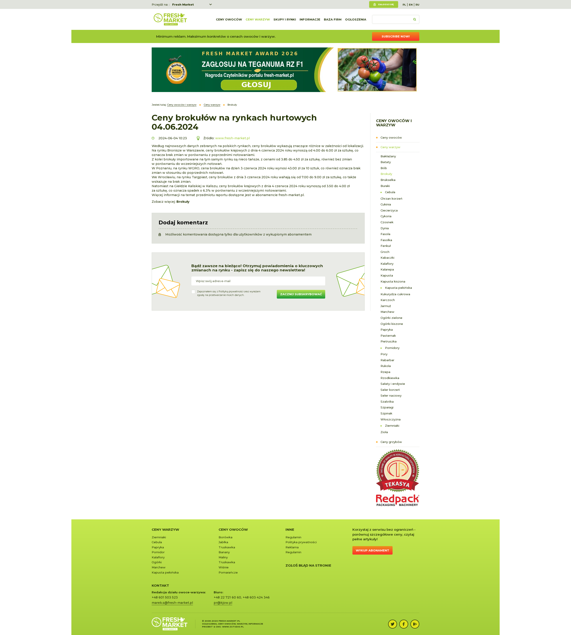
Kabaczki (387, 257)
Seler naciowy (391, 395)
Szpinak (386, 413)
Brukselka (388, 180)
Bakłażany (388, 156)
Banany (224, 552)
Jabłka (223, 542)
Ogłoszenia (355, 19)
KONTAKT (160, 585)
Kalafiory (387, 263)
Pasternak (388, 335)
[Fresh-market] (170, 19)
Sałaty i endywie (393, 383)
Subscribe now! (396, 36)
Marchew (387, 311)
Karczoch (388, 300)
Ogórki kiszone (392, 324)
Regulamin (293, 537)
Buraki (385, 186)
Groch (385, 252)
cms (218, 626)
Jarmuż (386, 306)
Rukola (386, 366)
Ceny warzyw (258, 19)
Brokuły (386, 174)
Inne (290, 529)
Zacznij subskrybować (301, 294)
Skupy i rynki (284, 19)
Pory (384, 354)
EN (411, 4)
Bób (384, 168)
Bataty (386, 162)
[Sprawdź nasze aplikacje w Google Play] (414, 624)
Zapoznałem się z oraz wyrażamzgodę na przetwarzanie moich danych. (229, 293)
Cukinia (386, 204)
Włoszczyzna (391, 419)
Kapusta (387, 275)
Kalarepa (387, 269)
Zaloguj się (386, 4)
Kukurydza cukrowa (395, 294)
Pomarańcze (228, 572)
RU (417, 4)
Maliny (223, 557)
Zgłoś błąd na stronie (308, 565)
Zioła (384, 432)
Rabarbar (387, 360)
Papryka (387, 329)
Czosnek (387, 222)
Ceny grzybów (391, 442)
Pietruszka (389, 341)
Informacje (310, 19)
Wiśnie (224, 567)
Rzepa (385, 372)
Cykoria (386, 216)
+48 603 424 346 (256, 597)
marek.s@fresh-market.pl (172, 603)
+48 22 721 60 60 (227, 597)
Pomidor (158, 552)
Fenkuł (386, 246)
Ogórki (157, 562)
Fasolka (386, 240)
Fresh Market (183, 4)
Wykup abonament (372, 550)
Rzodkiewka (390, 378)
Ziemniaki (392, 425)
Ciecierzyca (389, 210)
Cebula (390, 192)
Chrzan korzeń (391, 198)
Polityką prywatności (231, 291)
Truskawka (227, 547)
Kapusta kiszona (393, 281)
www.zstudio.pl (233, 626)
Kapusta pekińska (398, 287)
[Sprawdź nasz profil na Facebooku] (403, 624)
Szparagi (387, 407)
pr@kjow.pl (223, 603)
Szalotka (387, 401)
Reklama (292, 547)
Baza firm (332, 19)
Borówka (225, 537)
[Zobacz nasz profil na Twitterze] (392, 624)
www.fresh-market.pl (232, 138)
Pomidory (392, 348)
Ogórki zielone (391, 318)
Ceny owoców (229, 19)
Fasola (385, 234)
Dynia (385, 228)
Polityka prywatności (301, 542)
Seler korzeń (390, 389)
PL (404, 4)
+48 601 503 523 (165, 597)
